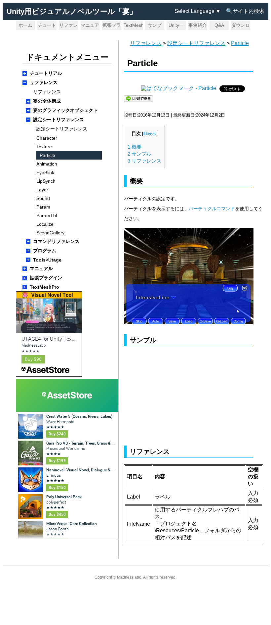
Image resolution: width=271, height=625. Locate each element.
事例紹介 (197, 25)
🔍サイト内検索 (245, 11)
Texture (44, 146)
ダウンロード (240, 26)
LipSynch (46, 181)
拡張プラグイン (111, 26)
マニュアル (90, 26)
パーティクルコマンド (212, 208)
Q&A (219, 25)
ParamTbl (46, 215)
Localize (45, 224)
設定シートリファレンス (196, 43)
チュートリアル (47, 26)
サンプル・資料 (154, 26)
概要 (134, 147)
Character (46, 138)
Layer (42, 189)
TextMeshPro (133, 25)
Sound (43, 198)
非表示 (149, 133)
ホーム (25, 25)
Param (43, 207)
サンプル (139, 154)
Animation (46, 164)
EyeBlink (45, 172)
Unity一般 (176, 26)
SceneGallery (50, 232)
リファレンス (68, 26)
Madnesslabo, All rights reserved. (146, 577)
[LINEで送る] (138, 98)
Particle (240, 43)
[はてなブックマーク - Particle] (178, 88)
